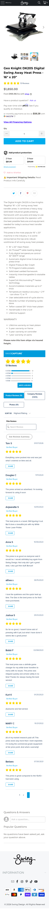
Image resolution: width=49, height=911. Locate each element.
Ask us (33, 100)
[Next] (43, 27)
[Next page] (28, 795)
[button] (24, 114)
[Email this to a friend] (34, 193)
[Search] (39, 2)
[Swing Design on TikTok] (31, 882)
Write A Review (25, 385)
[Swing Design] (24, 3)
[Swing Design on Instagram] (22, 882)
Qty (5, 128)
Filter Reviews (11, 421)
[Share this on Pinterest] (27, 193)
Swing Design (18, 904)
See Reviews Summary (19, 437)
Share (10, 466)
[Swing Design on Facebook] (17, 882)
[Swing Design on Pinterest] (27, 882)
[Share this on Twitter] (14, 193)
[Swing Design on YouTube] (36, 882)
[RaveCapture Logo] (14, 354)
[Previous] (6, 27)
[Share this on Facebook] (21, 193)
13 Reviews (24, 83)
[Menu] (1, 2)
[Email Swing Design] (13, 882)
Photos (13, 405)
